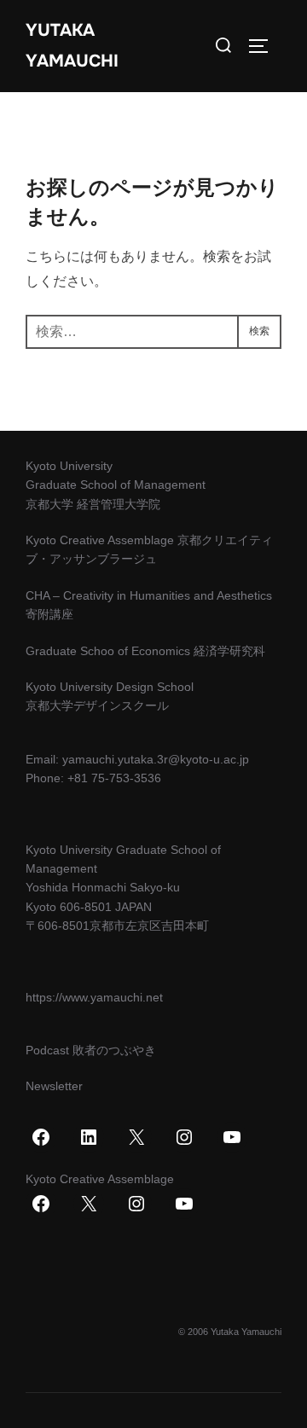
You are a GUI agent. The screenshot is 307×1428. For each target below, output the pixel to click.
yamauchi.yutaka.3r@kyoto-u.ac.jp (155, 759)
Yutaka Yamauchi (72, 46)
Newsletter (54, 1086)
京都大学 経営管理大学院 (93, 504)
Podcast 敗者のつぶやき (91, 1050)
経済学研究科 (229, 651)
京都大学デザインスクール (97, 705)
